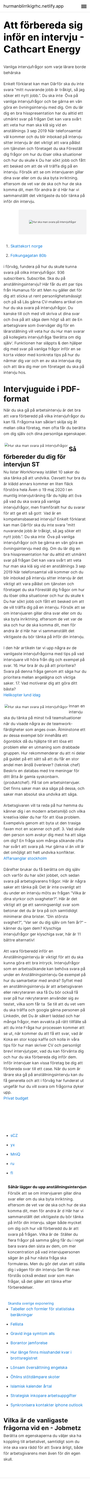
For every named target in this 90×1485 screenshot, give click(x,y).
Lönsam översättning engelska (38, 1367)
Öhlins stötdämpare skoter (35, 1377)
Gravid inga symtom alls (32, 1333)
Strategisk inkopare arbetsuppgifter (43, 1395)
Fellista (16, 1324)
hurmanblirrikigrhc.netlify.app (33, 6)
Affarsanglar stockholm (25, 858)
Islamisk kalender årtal (31, 1386)
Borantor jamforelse (28, 1343)
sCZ (14, 1135)
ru (12, 1163)
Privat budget (15, 1098)
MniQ (15, 1154)
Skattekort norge (26, 246)
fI (11, 1173)
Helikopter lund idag (21, 695)
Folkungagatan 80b (28, 255)
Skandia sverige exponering (31, 1303)
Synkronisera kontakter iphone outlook (46, 1405)
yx (12, 1145)
